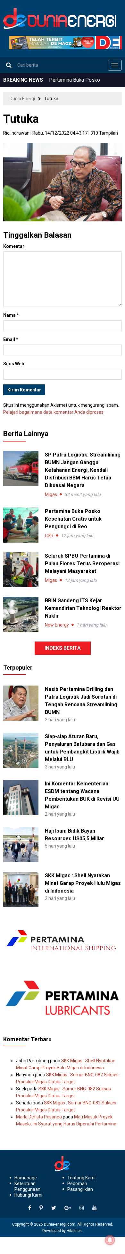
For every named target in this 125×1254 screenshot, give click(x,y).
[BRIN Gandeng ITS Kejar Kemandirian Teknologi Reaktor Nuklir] (20, 614)
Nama (11, 315)
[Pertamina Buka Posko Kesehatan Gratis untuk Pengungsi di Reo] (20, 525)
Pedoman (77, 1183)
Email (10, 339)
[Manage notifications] (110, 1240)
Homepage (25, 1177)
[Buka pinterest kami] (41, 1208)
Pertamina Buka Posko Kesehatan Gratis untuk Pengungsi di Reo (73, 519)
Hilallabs (74, 1230)
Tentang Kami (81, 1177)
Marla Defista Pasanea (39, 1116)
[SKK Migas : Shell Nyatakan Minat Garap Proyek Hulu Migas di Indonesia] (20, 888)
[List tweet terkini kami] (53, 1208)
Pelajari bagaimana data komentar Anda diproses (53, 412)
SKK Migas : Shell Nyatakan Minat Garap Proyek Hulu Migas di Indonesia (83, 883)
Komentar (13, 246)
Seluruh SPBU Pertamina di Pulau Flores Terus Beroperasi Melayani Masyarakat (82, 563)
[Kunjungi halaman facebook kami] (29, 1208)
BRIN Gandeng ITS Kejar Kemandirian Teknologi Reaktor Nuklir (83, 608)
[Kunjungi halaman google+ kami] (67, 1208)
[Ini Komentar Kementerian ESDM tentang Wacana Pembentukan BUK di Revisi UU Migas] (20, 796)
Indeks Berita (63, 648)
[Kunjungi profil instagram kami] (81, 1208)
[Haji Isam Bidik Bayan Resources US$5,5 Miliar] (20, 844)
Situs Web (13, 363)
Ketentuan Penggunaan (27, 1186)
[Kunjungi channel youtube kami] (94, 1208)
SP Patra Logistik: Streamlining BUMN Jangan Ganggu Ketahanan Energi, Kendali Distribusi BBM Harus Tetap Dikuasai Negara (83, 470)
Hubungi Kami (28, 1195)
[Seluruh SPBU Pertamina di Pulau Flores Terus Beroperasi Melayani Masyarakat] (20, 569)
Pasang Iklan (80, 1189)
